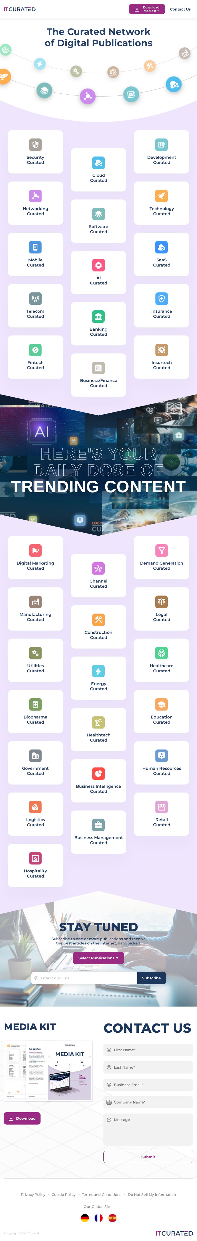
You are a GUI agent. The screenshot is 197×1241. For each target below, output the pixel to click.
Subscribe (151, 978)
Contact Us (180, 9)
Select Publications (96, 958)
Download (26, 1118)
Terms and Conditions (101, 1194)
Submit (148, 1157)
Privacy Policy (33, 1194)
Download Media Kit (151, 9)
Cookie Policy (63, 1194)
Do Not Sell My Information (152, 1194)
